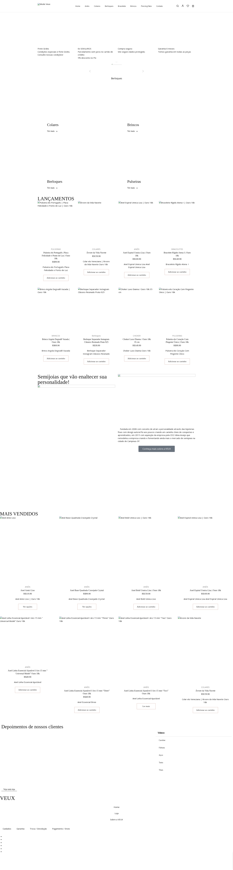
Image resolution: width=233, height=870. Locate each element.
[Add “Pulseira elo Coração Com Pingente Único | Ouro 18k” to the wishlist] (181, 327)
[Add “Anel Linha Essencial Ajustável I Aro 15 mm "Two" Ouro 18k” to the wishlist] (150, 679)
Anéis (87, 6)
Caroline (162, 740)
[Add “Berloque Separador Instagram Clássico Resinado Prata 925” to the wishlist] (100, 327)
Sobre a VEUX (116, 819)
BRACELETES (177, 249)
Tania (161, 763)
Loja (117, 813)
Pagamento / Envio (61, 828)
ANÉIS (136, 249)
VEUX (7, 798)
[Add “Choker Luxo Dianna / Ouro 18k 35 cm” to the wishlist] (140, 327)
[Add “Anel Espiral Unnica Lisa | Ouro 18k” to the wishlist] (140, 241)
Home (77, 6)
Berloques (109, 6)
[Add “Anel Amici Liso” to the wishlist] (31, 578)
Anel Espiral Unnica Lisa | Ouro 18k (205, 590)
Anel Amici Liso (27, 590)
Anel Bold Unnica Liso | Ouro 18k (146, 590)
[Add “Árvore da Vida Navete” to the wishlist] (100, 241)
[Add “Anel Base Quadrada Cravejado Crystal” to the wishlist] (90, 578)
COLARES (96, 249)
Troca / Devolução (38, 828)
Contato (159, 6)
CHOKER (137, 335)
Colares (97, 6)
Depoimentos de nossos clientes (32, 726)
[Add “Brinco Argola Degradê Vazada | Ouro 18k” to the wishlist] (59, 327)
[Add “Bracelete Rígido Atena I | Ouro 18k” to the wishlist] (181, 241)
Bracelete (122, 6)
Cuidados (7, 828)
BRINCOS (56, 335)
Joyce (161, 755)
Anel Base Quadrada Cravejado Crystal (87, 590)
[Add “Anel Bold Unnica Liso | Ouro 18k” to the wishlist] (150, 578)
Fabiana (162, 748)
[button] (116, 38)
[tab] (194, 740)
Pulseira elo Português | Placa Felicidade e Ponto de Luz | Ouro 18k (56, 256)
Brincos (133, 6)
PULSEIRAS (56, 249)
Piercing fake (146, 6)
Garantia (20, 828)
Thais (161, 770)
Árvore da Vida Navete (96, 253)
